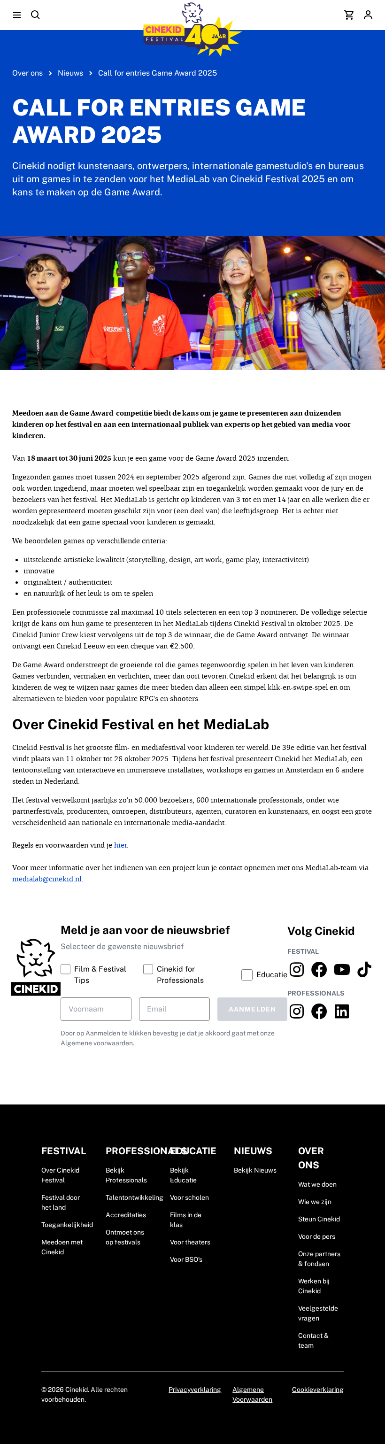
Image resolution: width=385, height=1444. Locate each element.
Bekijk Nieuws (255, 1170)
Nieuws (70, 73)
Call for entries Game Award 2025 (157, 73)
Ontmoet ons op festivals (125, 1237)
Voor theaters (190, 1242)
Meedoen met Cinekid (62, 1247)
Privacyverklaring (195, 1389)
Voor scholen (189, 1197)
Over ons (27, 73)
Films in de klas (185, 1219)
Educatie (271, 974)
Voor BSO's (186, 1259)
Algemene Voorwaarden (252, 1394)
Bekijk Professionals (126, 1175)
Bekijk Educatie (183, 1175)
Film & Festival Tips (100, 975)
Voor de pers (316, 1236)
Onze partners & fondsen (319, 1258)
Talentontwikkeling (134, 1197)
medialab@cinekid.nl (46, 879)
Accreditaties (126, 1215)
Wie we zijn (314, 1201)
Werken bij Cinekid (314, 1286)
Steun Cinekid (319, 1219)
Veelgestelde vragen (318, 1313)
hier (120, 845)
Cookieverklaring (318, 1389)
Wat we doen (317, 1184)
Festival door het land (60, 1202)
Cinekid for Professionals (180, 975)
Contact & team (313, 1340)
